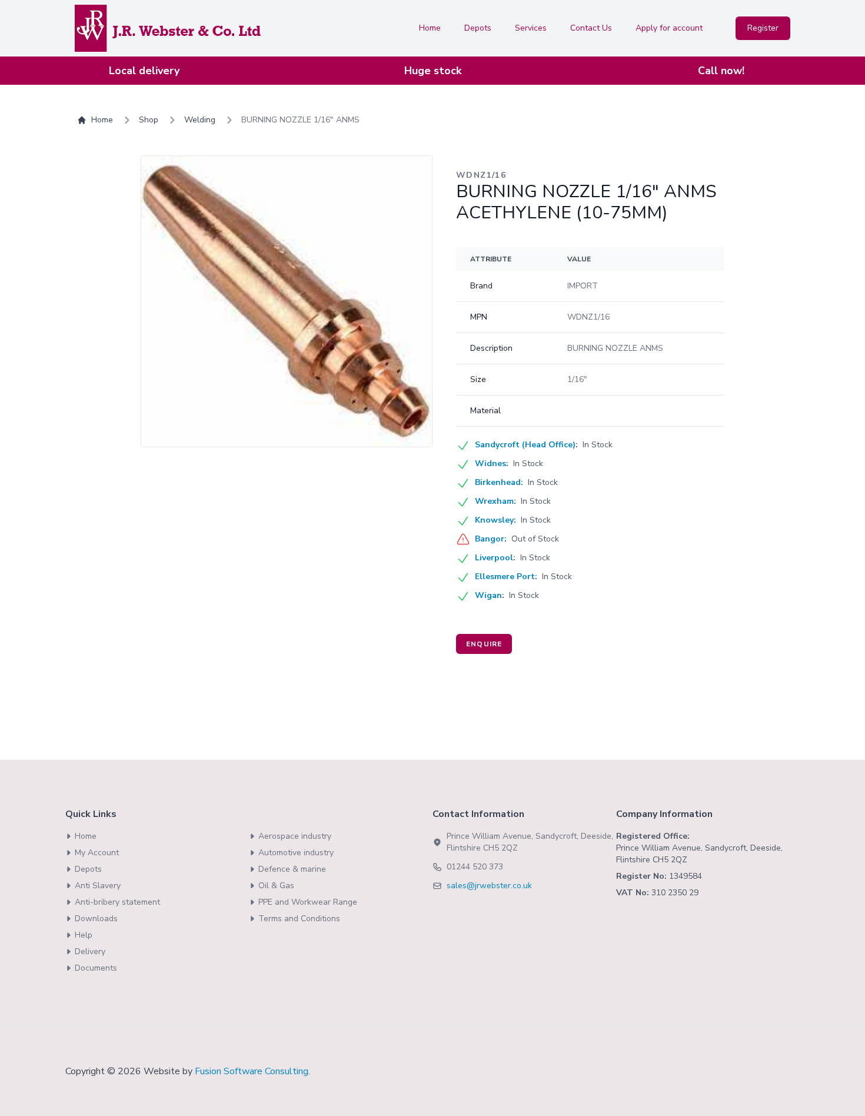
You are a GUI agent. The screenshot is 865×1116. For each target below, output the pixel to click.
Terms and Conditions (299, 918)
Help (83, 935)
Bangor (489, 538)
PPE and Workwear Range (307, 902)
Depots (477, 28)
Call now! (721, 71)
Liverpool (494, 557)
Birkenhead (498, 482)
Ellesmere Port (505, 576)
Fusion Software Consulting (251, 1071)
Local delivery (144, 71)
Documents (96, 968)
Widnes (490, 463)
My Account (97, 852)
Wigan (488, 595)
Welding (199, 119)
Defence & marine (292, 869)
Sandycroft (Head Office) (525, 444)
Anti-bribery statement (117, 902)
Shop (148, 119)
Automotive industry (296, 852)
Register (762, 28)
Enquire (484, 644)
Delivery (90, 951)
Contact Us (591, 28)
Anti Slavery (98, 885)
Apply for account (669, 28)
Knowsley (494, 520)
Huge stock (432, 71)
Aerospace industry (294, 836)
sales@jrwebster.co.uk (489, 885)
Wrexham (494, 501)
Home (430, 28)
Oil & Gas (276, 885)
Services (531, 28)
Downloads (96, 918)
